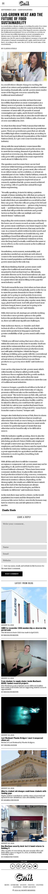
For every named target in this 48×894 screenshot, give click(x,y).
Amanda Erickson (11, 800)
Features (28, 10)
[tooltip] (12, 866)
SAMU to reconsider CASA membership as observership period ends (23, 629)
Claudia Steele (10, 48)
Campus (21, 10)
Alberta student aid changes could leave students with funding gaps (23, 792)
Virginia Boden (10, 745)
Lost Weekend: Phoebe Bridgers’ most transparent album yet (22, 739)
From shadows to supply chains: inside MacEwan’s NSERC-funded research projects (21, 682)
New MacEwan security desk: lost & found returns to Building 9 (22, 847)
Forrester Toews (11, 857)
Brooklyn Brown (11, 635)
